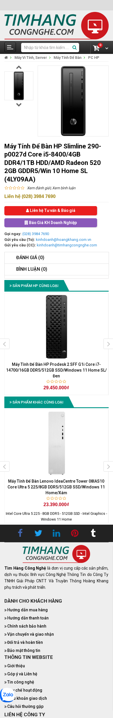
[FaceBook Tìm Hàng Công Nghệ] (20, 533)
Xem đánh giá (38, 188)
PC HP (93, 57)
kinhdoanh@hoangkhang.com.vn (63, 240)
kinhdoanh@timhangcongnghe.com (67, 245)
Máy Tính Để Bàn (67, 57)
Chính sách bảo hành (26, 626)
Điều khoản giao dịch (27, 698)
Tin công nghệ (20, 682)
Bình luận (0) (31, 269)
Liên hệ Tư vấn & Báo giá (52, 210)
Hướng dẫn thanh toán (28, 618)
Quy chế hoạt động (24, 690)
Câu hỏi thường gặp (25, 706)
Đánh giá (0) (30, 258)
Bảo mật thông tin (23, 650)
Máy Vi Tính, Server (30, 57)
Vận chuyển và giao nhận (30, 634)
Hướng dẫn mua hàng (27, 610)
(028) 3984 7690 (35, 234)
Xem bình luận (63, 188)
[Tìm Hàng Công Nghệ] (56, 25)
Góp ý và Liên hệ (22, 674)
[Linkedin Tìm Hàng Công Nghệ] (56, 533)
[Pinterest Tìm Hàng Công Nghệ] (74, 533)
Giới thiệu (16, 666)
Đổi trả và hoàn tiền (25, 642)
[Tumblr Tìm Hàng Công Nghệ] (93, 533)
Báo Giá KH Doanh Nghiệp (52, 223)
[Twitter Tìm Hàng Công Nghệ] (38, 533)
